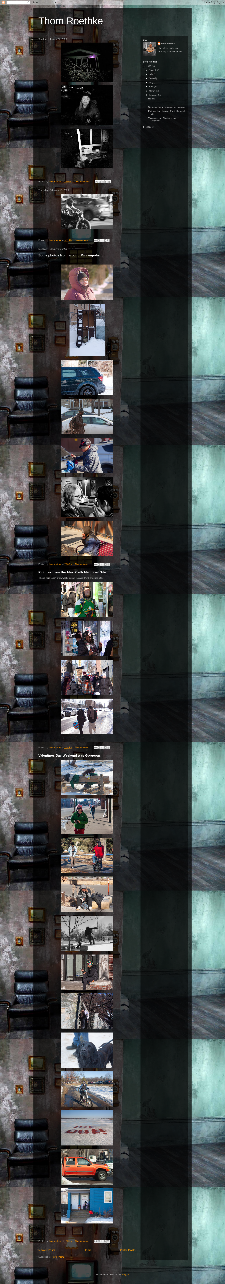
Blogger (125, 1274)
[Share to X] (103, 181)
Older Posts (128, 1250)
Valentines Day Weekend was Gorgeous (69, 755)
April (151, 86)
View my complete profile (170, 51)
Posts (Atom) (58, 1257)
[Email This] (96, 181)
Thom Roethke (70, 20)
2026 (149, 66)
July (151, 74)
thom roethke (168, 43)
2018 (149, 127)
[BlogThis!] (99, 181)
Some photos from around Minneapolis (69, 255)
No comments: (83, 181)
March (152, 91)
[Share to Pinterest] (109, 181)
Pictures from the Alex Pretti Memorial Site (72, 572)
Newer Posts (46, 1250)
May (151, 82)
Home (88, 1250)
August (152, 70)
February (153, 95)
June (151, 78)
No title (151, 98)
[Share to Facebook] (106, 181)
